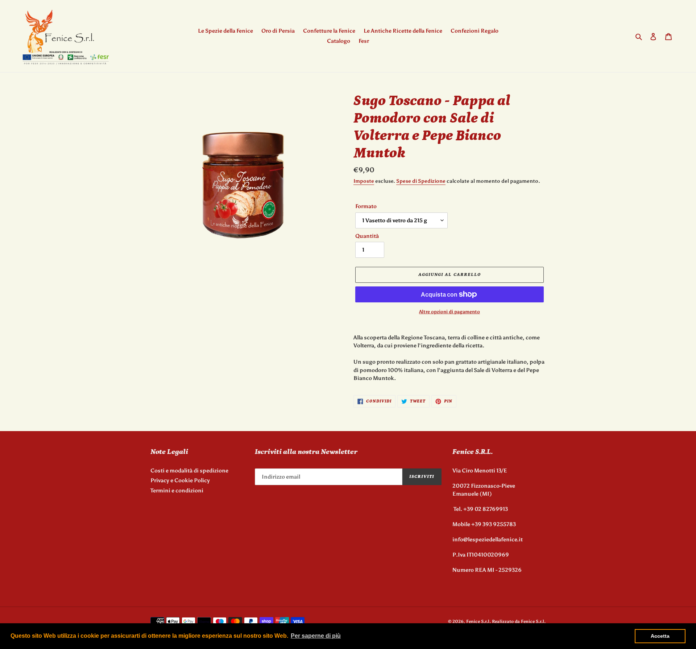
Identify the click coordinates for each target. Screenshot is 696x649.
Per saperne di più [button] (316, 636)
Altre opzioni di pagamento (449, 311)
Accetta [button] (660, 636)
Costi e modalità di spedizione (189, 470)
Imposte (363, 181)
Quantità (367, 236)
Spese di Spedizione (421, 181)
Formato (366, 206)
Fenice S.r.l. (478, 621)
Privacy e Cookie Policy (180, 480)
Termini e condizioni (176, 490)
